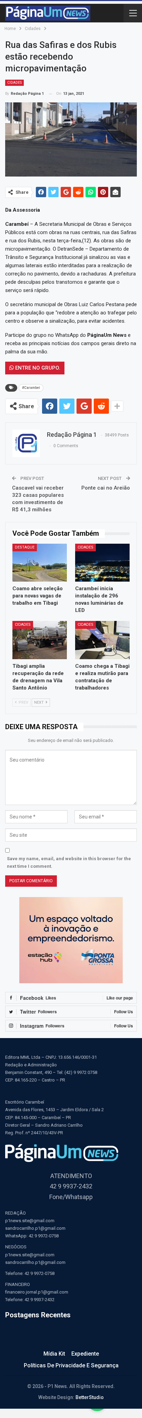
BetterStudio (89, 1397)
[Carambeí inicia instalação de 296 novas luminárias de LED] (102, 563)
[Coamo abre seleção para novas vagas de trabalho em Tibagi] (39, 563)
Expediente (85, 1353)
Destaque (24, 547)
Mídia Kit (54, 1353)
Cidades (14, 82)
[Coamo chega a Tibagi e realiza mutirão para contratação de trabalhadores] (102, 640)
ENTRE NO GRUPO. (37, 368)
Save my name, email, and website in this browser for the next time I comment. (69, 862)
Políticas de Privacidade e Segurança (71, 1365)
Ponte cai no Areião (105, 488)
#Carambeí (31, 388)
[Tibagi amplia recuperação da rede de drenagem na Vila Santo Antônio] (39, 640)
